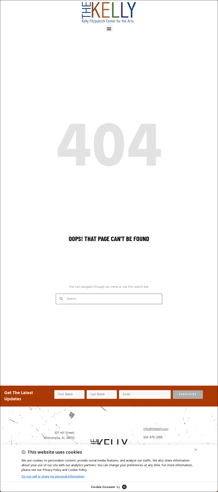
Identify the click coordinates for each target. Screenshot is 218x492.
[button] (109, 28)
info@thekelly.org (155, 429)
